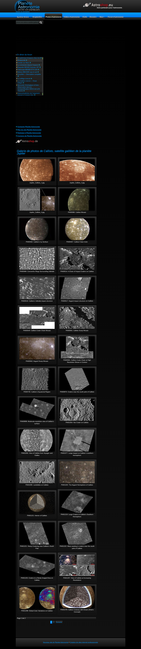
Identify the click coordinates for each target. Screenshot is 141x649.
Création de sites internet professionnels (84, 642)
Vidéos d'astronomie (72, 17)
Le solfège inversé (24, 78)
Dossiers (93, 17)
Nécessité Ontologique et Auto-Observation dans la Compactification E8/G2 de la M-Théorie (29, 88)
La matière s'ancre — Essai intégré (27, 82)
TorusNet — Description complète (29, 74)
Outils (84, 17)
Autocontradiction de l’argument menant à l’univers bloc (29, 94)
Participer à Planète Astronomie (29, 133)
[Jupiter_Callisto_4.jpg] (37, 210)
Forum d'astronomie (115, 17)
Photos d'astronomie (53, 17)
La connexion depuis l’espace (28, 65)
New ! (102, 17)
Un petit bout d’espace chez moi (29, 58)
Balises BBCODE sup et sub (27, 72)
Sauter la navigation (23, 11)
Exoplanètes (37, 17)
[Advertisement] (29, 39)
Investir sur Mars (24, 63)
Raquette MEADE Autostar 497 (28, 67)
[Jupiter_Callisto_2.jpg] (77, 180)
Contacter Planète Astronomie (28, 127)
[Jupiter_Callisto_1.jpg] (37, 180)
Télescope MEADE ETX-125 (28, 69)
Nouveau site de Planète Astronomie (55, 642)
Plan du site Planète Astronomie (29, 130)
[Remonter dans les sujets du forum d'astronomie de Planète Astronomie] (42, 58)
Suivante (59, 622)
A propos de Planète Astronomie (29, 136)
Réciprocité (22, 60)
